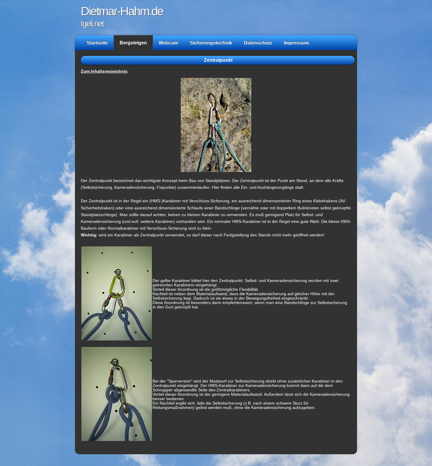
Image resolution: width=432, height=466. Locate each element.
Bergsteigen (133, 42)
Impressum (296, 42)
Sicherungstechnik (211, 42)
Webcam (168, 42)
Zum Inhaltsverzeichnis (104, 71)
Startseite (97, 42)
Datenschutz (258, 42)
